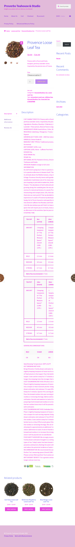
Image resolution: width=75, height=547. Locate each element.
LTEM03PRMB (31, 101)
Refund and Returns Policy (25, 24)
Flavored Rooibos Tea (28, 31)
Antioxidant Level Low (37, 97)
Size (28, 72)
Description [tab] (8, 114)
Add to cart (41, 81)
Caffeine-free (49, 97)
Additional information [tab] (8, 120)
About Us (14, 16)
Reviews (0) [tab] (8, 128)
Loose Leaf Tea (15, 31)
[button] (21, 42)
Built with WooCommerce (23, 536)
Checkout (30, 16)
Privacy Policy (8, 24)
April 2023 (59, 107)
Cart (22, 16)
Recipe (58, 58)
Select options (11, 509)
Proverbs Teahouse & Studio (22, 6)
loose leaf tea (45, 99)
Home (6, 16)
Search (58, 41)
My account (40, 16)
